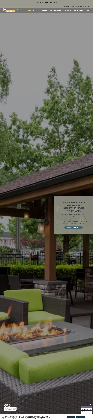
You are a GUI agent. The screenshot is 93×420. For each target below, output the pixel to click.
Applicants (74, 6)
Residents (67, 6)
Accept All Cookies (80, 417)
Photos (51, 10)
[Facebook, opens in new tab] (88, 6)
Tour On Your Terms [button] (79, 10)
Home (29, 10)
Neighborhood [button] (58, 10)
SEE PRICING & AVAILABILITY (73, 227)
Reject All (71, 417)
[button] (46, 2)
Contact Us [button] (68, 10)
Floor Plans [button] (36, 10)
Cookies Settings (61, 417)
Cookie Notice (38, 418)
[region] (46, 417)
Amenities (44, 10)
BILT (88, 10)
